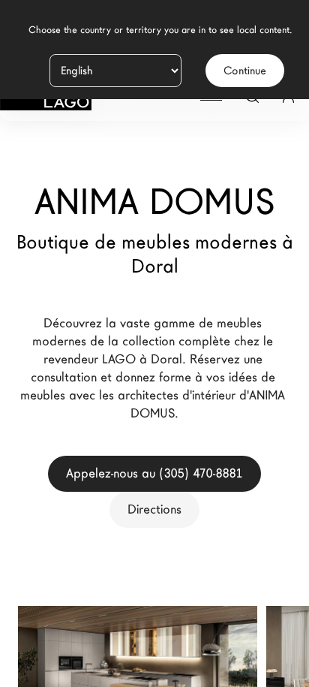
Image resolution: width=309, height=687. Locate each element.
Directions (155, 509)
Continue (245, 70)
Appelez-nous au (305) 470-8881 (154, 473)
